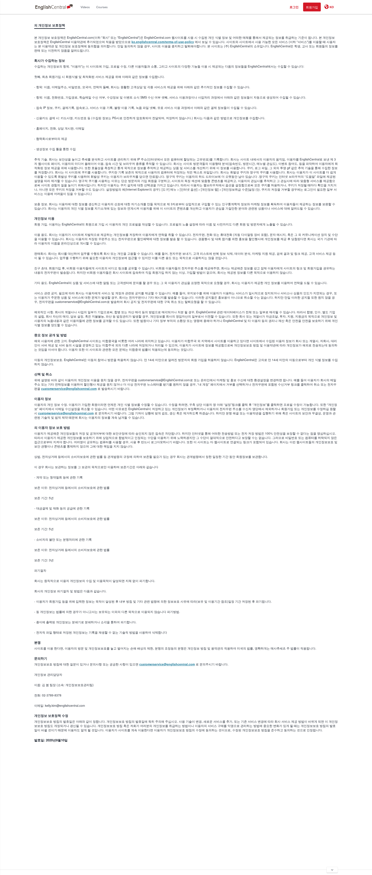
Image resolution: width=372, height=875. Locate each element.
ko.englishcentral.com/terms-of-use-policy (163, 42)
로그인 (294, 7)
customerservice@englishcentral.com (69, 388)
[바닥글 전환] (332, 870)
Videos (85, 7)
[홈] (54, 7)
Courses (102, 7)
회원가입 (312, 7)
